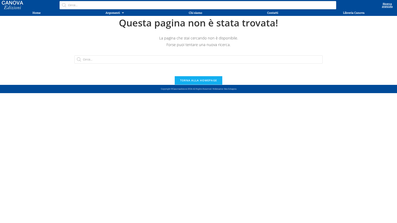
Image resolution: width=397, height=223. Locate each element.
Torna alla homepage (198, 80)
